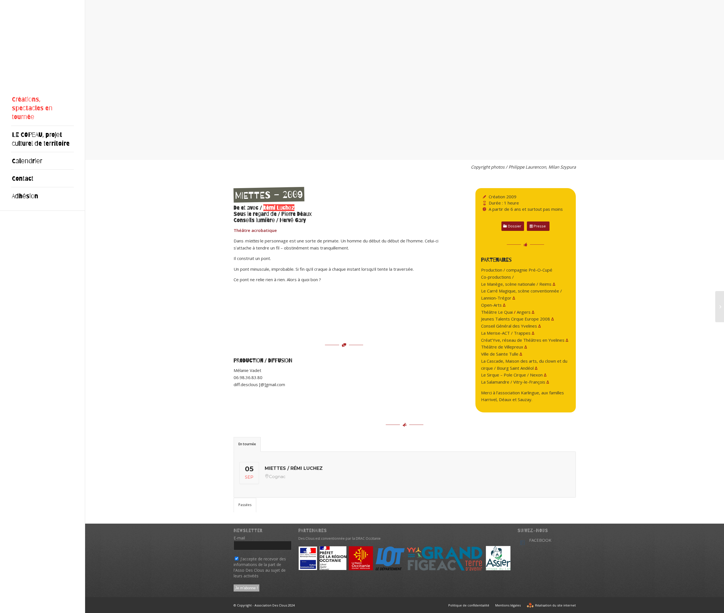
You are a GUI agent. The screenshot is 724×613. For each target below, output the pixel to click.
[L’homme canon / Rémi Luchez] (719, 306)
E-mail (241, 538)
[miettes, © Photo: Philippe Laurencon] (185, 153)
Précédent (97, 79)
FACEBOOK (540, 540)
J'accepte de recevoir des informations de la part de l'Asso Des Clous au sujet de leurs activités (260, 567)
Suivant (711, 79)
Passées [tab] (244, 504)
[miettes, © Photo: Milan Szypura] (424, 153)
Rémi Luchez (278, 207)
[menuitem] (42, 108)
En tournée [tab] (247, 444)
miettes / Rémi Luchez (294, 468)
